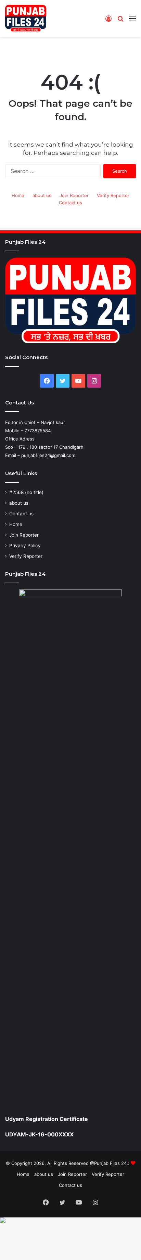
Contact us (70, 202)
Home (18, 195)
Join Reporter (74, 195)
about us (42, 195)
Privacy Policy (25, 545)
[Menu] (132, 20)
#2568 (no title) (26, 492)
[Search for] (120, 20)
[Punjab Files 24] (25, 18)
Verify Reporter (113, 195)
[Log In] (108, 20)
